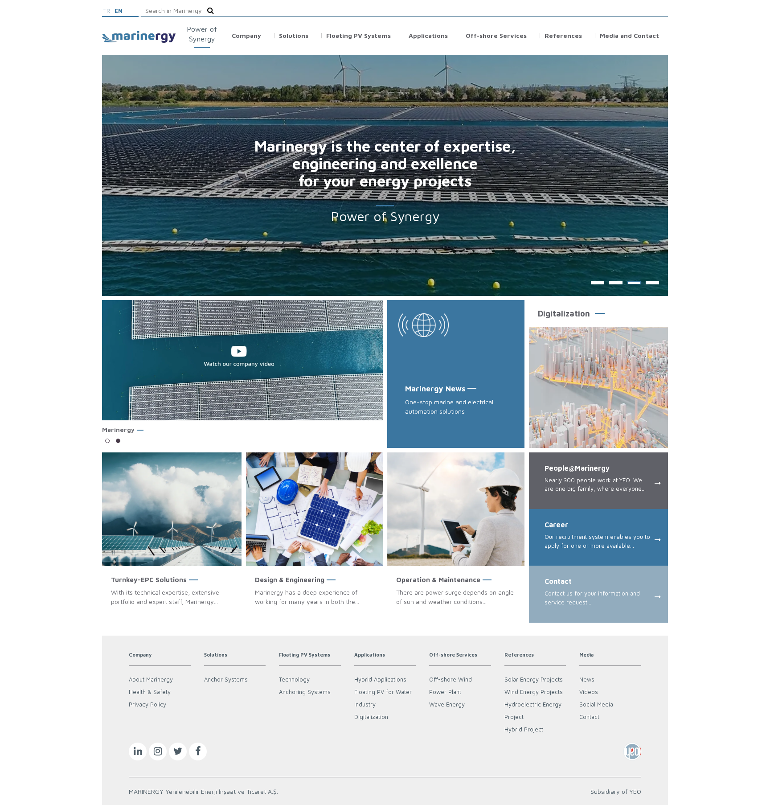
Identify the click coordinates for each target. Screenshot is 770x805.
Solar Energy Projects (533, 679)
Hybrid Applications (380, 679)
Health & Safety (150, 691)
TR (106, 10)
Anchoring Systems (305, 691)
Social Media (596, 704)
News (586, 679)
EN (119, 10)
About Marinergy (151, 679)
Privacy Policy (147, 704)
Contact (589, 716)
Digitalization (371, 716)
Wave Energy (447, 704)
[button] (107, 440)
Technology (294, 679)
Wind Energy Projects (533, 691)
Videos (588, 691)
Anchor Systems (226, 679)
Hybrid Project (523, 729)
